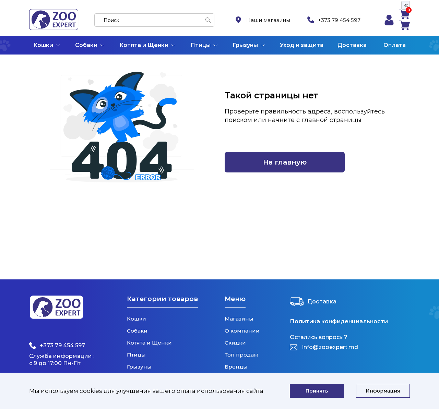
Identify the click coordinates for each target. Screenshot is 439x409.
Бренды (236, 366)
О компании (242, 330)
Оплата (394, 45)
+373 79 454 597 (339, 20)
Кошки (43, 45)
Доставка (352, 45)
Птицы (200, 45)
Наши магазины (268, 20)
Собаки (86, 45)
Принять (317, 391)
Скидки (235, 342)
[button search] (208, 20)
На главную (285, 162)
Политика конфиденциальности (339, 321)
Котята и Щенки (143, 45)
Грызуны (245, 45)
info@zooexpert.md (330, 347)
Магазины (239, 318)
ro (405, 5)
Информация (383, 391)
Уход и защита (301, 45)
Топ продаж (241, 354)
